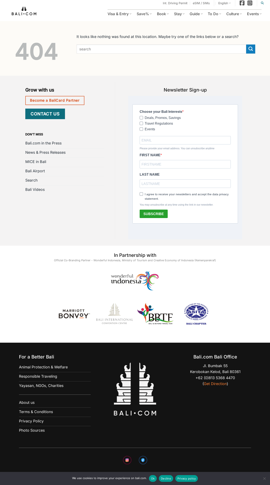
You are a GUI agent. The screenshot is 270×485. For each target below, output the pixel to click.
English (223, 3)
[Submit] (250, 49)
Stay (172, 13)
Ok (153, 478)
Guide (190, 13)
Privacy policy (186, 478)
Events (252, 13)
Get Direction (215, 383)
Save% (135, 13)
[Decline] (264, 479)
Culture (230, 13)
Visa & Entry (108, 13)
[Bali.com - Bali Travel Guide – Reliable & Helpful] (24, 11)
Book (155, 13)
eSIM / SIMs (201, 3)
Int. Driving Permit (175, 3)
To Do (209, 13)
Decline (166, 478)
